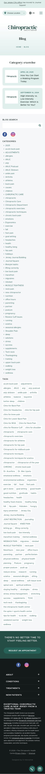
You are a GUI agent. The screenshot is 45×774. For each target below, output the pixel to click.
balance (17, 397)
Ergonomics (10, 222)
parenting (9, 303)
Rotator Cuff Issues (13, 317)
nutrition (9, 296)
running (8, 320)
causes (8, 187)
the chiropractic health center (17, 607)
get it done (8, 489)
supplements (11, 348)
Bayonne (31, 715)
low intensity (24, 533)
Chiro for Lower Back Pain (15, 419)
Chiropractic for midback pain (17, 449)
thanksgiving (21, 603)
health (8, 243)
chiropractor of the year (28, 463)
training (8, 359)
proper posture (10, 568)
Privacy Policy (20, 753)
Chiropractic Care (13, 201)
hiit (5, 506)
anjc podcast (34, 388)
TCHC (30, 598)
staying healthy (10, 589)
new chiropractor (13, 292)
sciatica (8, 324)
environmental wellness (14, 480)
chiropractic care (24, 432)
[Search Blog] (40, 125)
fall (6, 229)
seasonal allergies (13, 327)
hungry (33, 506)
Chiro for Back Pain (12, 406)
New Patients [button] (14, 695)
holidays (9, 254)
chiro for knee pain (12, 414)
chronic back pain (13, 215)
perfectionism (31, 554)
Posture (17, 563)
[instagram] (13, 134)
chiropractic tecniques (13, 454)
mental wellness (30, 537)
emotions (9, 219)
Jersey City (26, 511)
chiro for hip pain (32, 410)
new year (20, 550)
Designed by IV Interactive (22, 760)
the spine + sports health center (18, 611)
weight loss (10, 369)
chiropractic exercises (15, 208)
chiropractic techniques (15, 212)
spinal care (8, 585)
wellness (9, 373)
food (21, 484)
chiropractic (10, 198)
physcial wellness (11, 559)
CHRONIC (8, 467)
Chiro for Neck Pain (27, 423)
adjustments (26, 384)
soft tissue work (34, 581)
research (22, 572)
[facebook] (4, 134)
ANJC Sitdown (11, 170)
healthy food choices (13, 502)
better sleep (9, 401)
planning (7, 563)
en (33, 13)
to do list (22, 616)
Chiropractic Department (16, 205)
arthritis (33, 393)
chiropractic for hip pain (14, 445)
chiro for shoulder (33, 428)
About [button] (9, 675)
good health (35, 489)
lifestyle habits (11, 264)
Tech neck (9, 352)
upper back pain (12, 362)
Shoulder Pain (11, 331)
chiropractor (9, 463)
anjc (7, 163)
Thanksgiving (11, 355)
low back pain (11, 271)
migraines (9, 278)
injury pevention (11, 511)
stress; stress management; (16, 594)
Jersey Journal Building (15, 257)
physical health (28, 559)
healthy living (11, 247)
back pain (9, 184)
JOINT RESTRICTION (13, 519)
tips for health (10, 616)
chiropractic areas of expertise (22, 738)
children (8, 191)
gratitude (23, 493)
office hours (10, 299)
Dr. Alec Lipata (24, 471)
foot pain (9, 233)
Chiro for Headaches (13, 410)
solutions (9, 338)
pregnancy (10, 313)
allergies (9, 156)
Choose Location (13, 13)
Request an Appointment (22, 651)
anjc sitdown (9, 393)
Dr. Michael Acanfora (31, 718)
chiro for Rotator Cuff (13, 428)
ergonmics (31, 480)
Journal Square (12, 261)
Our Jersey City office (13, 2)
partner (8, 306)
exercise (9, 226)
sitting (34, 576)
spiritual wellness (23, 585)
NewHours (8, 550)
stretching (35, 594)
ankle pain (9, 173)
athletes (9, 180)
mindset (8, 282)
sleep (7, 334)
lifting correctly (12, 268)
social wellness (17, 581)
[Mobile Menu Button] (41, 13)
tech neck (8, 603)
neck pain (9, 289)
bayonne (28, 397)
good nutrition (10, 493)
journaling (29, 519)
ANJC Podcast (11, 166)
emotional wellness (12, 476)
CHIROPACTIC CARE (14, 194)
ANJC (7, 159)
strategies (24, 589)
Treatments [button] (13, 688)
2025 (7, 145)
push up (24, 568)
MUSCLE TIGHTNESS (14, 285)
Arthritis (8, 177)
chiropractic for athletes (14, 441)
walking (8, 366)
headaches (10, 240)
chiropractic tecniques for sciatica (19, 458)
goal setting (10, 236)
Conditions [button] (12, 682)
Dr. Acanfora (9, 471)
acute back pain (12, 149)
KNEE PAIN (25, 524)
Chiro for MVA (10, 423)
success (8, 345)
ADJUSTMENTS (12, 152)
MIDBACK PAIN (10, 541)
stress (8, 341)
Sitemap (32, 753)
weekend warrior (11, 620)
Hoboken (23, 506)
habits (33, 493)
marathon (9, 275)
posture (8, 310)
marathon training (12, 537)
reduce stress (10, 572)
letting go (8, 528)
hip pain (8, 250)
